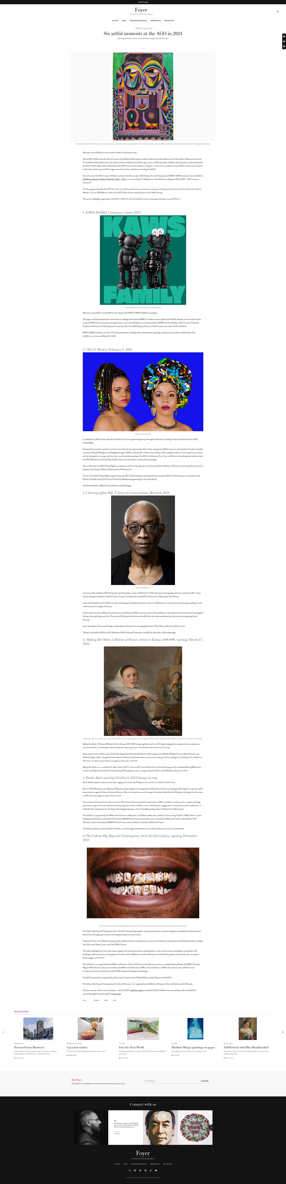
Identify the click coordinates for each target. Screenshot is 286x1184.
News (124, 21)
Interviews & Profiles (138, 21)
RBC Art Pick (169, 21)
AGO (146, 2)
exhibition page (136, 990)
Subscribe (205, 1081)
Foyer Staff (176, 1055)
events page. (116, 993)
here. (129, 485)
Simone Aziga (20, 1058)
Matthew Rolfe (72, 1055)
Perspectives (156, 21)
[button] (282, 1032)
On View (115, 21)
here (154, 459)
